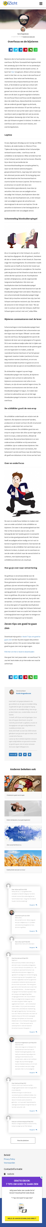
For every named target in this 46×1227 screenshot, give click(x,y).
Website (12, 754)
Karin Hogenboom (23, 34)
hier (12, 72)
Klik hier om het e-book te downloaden (19, 652)
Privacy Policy (9, 1159)
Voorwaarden (9, 1163)
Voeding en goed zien (29, 37)
